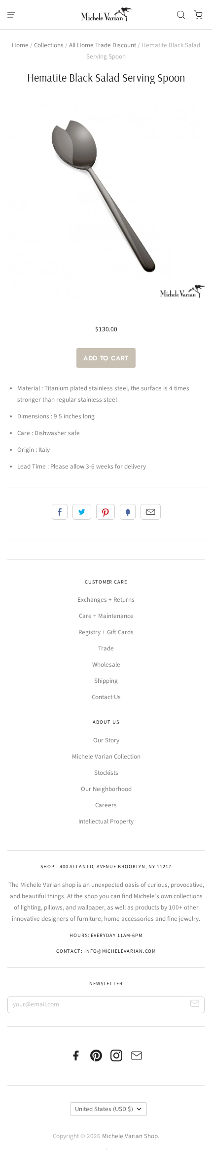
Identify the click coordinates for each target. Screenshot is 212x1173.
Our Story (106, 740)
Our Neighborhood (106, 789)
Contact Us (106, 697)
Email (151, 512)
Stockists (106, 772)
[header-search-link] (181, 15)
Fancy (128, 512)
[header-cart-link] (198, 15)
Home (20, 45)
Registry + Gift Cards (106, 632)
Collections (49, 45)
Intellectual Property (106, 821)
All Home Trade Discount (102, 45)
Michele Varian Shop (130, 1136)
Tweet (81, 512)
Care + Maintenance (106, 616)
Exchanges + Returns (106, 599)
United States (104, 1109)
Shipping (106, 680)
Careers (106, 805)
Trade (106, 648)
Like (60, 512)
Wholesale (106, 664)
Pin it (105, 512)
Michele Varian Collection (106, 756)
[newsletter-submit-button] (195, 1005)
